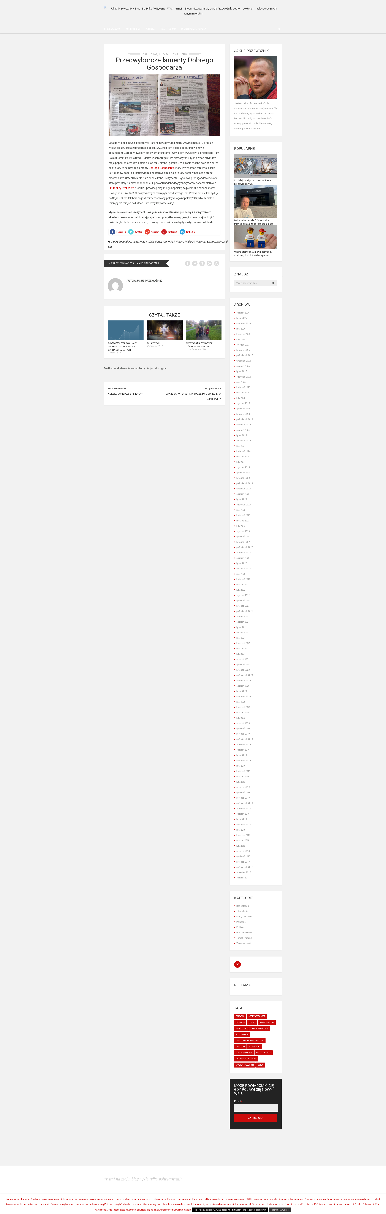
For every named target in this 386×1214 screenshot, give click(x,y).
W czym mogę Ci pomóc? (193, 29)
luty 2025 (240, 398)
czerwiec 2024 (243, 440)
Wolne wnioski (133, 29)
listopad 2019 (243, 733)
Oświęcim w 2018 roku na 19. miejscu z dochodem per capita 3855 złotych (123, 346)
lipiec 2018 (241, 819)
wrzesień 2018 (243, 808)
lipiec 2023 (241, 499)
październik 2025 (244, 355)
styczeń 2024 (243, 467)
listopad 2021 (243, 606)
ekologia (240, 1022)
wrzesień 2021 (243, 616)
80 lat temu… (154, 343)
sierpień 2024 (243, 430)
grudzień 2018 (243, 792)
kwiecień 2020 (243, 707)
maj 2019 (240, 765)
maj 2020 (240, 702)
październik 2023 (244, 483)
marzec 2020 (242, 712)
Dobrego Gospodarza (161, 167)
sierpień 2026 (243, 312)
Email (238, 1101)
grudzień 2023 (243, 472)
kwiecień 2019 (243, 771)
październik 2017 (244, 867)
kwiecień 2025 (243, 387)
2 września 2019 (155, 346)
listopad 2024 (243, 414)
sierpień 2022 (243, 558)
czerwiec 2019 (243, 760)
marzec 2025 (242, 392)
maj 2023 (240, 510)
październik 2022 (244, 547)
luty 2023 (240, 526)
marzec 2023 (242, 520)
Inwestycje (241, 1028)
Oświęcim (161, 241)
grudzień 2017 (243, 856)
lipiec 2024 (241, 435)
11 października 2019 (196, 349)
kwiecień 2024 (243, 451)
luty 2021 (240, 654)
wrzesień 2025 (243, 360)
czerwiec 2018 (243, 824)
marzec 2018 (242, 840)
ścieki (260, 1065)
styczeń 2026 (243, 344)
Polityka (150, 29)
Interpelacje (242, 911)
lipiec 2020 (241, 691)
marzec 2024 (242, 456)
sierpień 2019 (243, 749)
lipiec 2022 (241, 563)
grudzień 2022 (243, 536)
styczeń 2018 (243, 851)
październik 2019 (244, 739)
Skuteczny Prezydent (121, 188)
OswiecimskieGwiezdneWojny (250, 1041)
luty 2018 (240, 845)
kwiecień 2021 (243, 643)
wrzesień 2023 (243, 488)
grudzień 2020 (243, 664)
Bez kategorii (242, 906)
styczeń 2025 (243, 403)
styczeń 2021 (243, 659)
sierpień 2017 (243, 877)
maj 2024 (240, 446)
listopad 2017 (243, 861)
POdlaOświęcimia (194, 241)
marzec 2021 (242, 648)
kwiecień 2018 (243, 835)
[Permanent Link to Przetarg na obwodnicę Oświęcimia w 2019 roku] (203, 339)
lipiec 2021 (241, 627)
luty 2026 (240, 339)
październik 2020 (244, 675)
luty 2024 (240, 462)
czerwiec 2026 (243, 323)
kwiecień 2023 (243, 515)
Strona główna (112, 29)
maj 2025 (240, 382)
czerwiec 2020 (243, 696)
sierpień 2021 (243, 622)
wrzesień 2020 (243, 680)
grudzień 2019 (243, 728)
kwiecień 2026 (243, 334)
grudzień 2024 (243, 408)
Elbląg (252, 1022)
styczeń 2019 (243, 787)
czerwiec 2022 (243, 568)
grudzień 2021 (243, 600)
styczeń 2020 (243, 723)
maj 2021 (240, 638)
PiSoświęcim (175, 241)
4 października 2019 (121, 263)
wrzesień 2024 (243, 424)
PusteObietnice (263, 1053)
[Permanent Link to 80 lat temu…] (165, 339)
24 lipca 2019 (114, 353)
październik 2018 (244, 803)
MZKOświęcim (242, 1034)
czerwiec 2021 (243, 632)
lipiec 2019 (241, 755)
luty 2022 (240, 590)
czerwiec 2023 (243, 504)
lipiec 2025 (241, 371)
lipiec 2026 (241, 318)
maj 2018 (240, 829)
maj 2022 (240, 574)
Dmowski (240, 1016)
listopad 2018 (243, 797)
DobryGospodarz (121, 241)
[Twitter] (279, 28)
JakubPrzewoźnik (143, 241)
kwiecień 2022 (243, 579)
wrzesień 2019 (243, 744)
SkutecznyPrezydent (246, 1059)
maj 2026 (240, 328)
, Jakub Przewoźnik (147, 263)
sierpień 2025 (243, 366)
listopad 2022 (243, 542)
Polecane (241, 922)
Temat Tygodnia (168, 29)
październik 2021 (244, 611)
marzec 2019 (242, 776)
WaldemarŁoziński (245, 1065)
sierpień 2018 (243, 813)
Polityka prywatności (280, 1210)
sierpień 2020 (243, 686)
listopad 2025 (243, 350)
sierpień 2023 (243, 494)
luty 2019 (240, 781)
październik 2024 (244, 419)
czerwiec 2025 (243, 376)
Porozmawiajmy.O (245, 932)
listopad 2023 (243, 478)
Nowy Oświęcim (244, 916)
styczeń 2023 (243, 531)
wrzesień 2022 (243, 552)
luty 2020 (240, 718)
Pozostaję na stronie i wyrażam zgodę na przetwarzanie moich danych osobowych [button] (230, 1210)
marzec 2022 (242, 584)
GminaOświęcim (266, 1022)
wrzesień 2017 (243, 872)
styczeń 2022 (243, 595)
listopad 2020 (243, 670)
